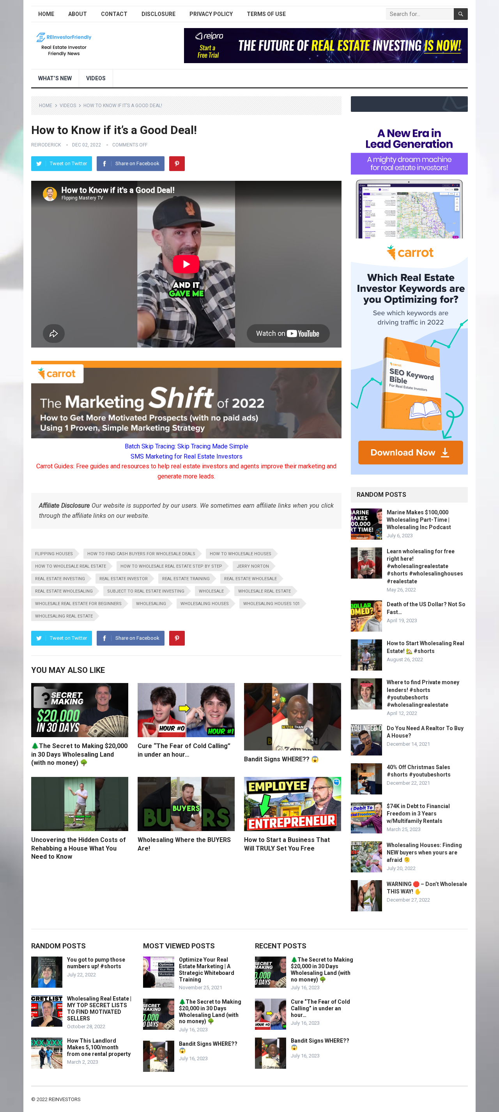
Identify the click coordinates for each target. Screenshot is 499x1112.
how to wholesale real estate (70, 566)
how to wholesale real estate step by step (171, 566)
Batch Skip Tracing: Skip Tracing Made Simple (186, 446)
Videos (96, 78)
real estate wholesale (250, 578)
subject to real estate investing (145, 591)
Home (46, 14)
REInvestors (65, 1099)
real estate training (186, 578)
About (77, 14)
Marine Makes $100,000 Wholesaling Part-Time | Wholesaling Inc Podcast (419, 519)
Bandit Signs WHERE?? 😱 (281, 759)
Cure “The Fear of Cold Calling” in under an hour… (320, 1008)
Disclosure (158, 14)
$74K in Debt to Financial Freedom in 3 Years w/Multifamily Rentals (418, 813)
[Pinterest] (177, 163)
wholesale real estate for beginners (78, 603)
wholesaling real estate (64, 616)
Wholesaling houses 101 (271, 603)
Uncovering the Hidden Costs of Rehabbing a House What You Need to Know (78, 848)
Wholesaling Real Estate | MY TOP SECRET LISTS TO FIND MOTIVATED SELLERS (99, 1008)
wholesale (211, 591)
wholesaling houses (204, 603)
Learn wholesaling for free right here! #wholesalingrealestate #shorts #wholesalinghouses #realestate (425, 566)
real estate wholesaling (64, 591)
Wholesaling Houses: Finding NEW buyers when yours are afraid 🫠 (424, 852)
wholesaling (151, 603)
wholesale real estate (264, 591)
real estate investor (123, 578)
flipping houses (54, 553)
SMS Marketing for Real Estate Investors (186, 456)
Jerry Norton (253, 566)
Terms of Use (266, 14)
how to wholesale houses (240, 553)
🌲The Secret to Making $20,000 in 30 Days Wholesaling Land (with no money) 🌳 (79, 754)
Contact (114, 14)
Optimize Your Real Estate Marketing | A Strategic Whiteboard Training (206, 969)
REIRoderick (46, 145)
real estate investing (60, 578)
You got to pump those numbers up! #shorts (96, 963)
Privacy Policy (211, 14)
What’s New (55, 78)
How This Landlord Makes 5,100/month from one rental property (99, 1047)
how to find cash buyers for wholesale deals (141, 553)
